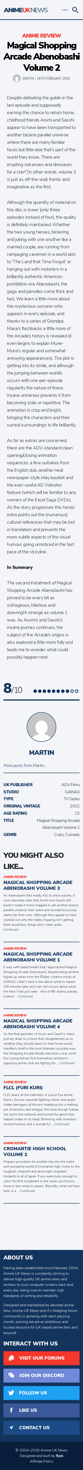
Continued (10, 929)
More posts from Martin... (25, 765)
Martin (28, 78)
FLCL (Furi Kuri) (23, 1088)
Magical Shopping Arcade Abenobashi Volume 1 (37, 957)
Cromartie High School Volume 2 (34, 1152)
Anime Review (41, 35)
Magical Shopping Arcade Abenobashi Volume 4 (37, 1024)
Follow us (33, 1393)
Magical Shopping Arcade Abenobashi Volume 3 (37, 885)
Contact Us (34, 1428)
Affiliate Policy (41, 1461)
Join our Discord (41, 1375)
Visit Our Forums (42, 1358)
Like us (28, 1410)
